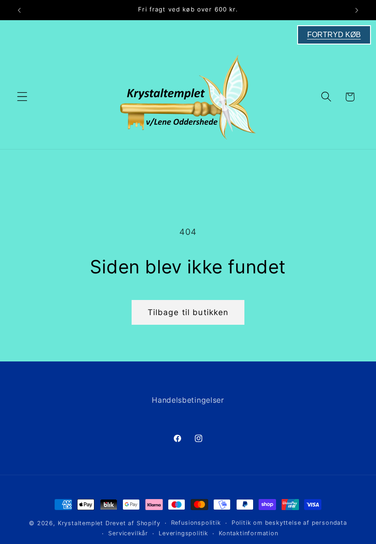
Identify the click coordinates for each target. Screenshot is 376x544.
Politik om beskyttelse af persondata (289, 522)
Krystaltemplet (80, 523)
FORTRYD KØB (334, 35)
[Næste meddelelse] (357, 10)
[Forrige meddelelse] (19, 10)
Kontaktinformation (248, 533)
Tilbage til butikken (188, 312)
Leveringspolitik (183, 533)
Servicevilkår (128, 533)
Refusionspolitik (196, 522)
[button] (22, 97)
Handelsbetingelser (188, 400)
